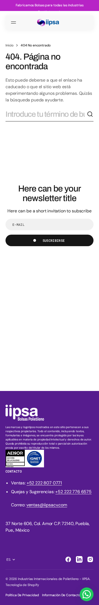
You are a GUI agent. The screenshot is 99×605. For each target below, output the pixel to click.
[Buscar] (90, 114)
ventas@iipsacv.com (46, 505)
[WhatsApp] (87, 594)
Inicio (9, 45)
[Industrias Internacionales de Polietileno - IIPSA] (49, 22)
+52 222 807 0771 (44, 483)
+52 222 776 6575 (73, 492)
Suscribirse (54, 240)
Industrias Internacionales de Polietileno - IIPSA (54, 579)
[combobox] (46, 114)
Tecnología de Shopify (22, 585)
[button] (14, 22)
